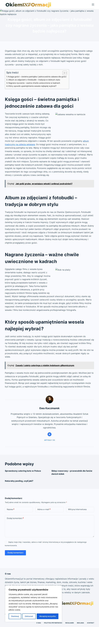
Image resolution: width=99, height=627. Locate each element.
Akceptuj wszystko (47, 616)
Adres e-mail (44, 509)
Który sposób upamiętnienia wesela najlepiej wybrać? (32, 86)
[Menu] (93, 4)
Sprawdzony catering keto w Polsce (23, 471)
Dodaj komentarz (15, 518)
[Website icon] (49, 434)
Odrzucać (29, 616)
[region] (33, 603)
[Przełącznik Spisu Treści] (63, 73)
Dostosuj (15, 616)
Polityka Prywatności (53, 623)
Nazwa (10, 509)
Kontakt (90, 623)
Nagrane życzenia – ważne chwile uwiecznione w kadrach (34, 83)
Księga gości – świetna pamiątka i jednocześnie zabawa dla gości (37, 77)
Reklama (80, 623)
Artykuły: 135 (49, 440)
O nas (38, 623)
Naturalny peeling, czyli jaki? (19, 481)
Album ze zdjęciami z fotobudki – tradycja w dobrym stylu (34, 80)
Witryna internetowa (77, 509)
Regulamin (69, 623)
